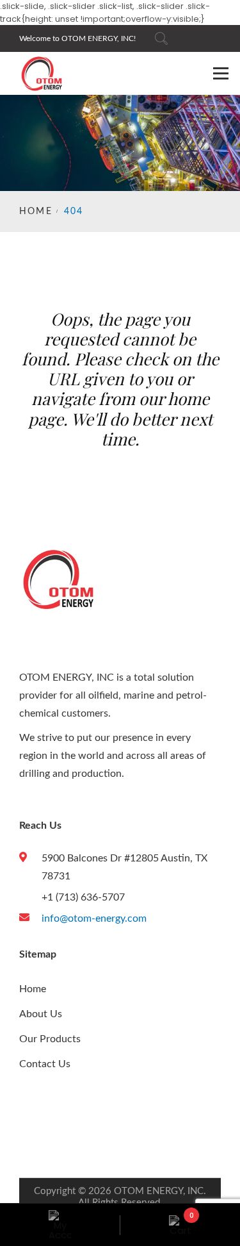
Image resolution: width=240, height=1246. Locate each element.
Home (35, 211)
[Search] (161, 38)
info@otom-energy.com (94, 918)
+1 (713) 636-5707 (83, 897)
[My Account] (60, 1225)
